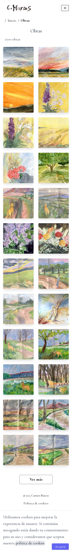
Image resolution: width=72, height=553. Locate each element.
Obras (25, 20)
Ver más (36, 479)
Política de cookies (36, 503)
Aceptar (60, 547)
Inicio (12, 20)
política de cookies (30, 543)
